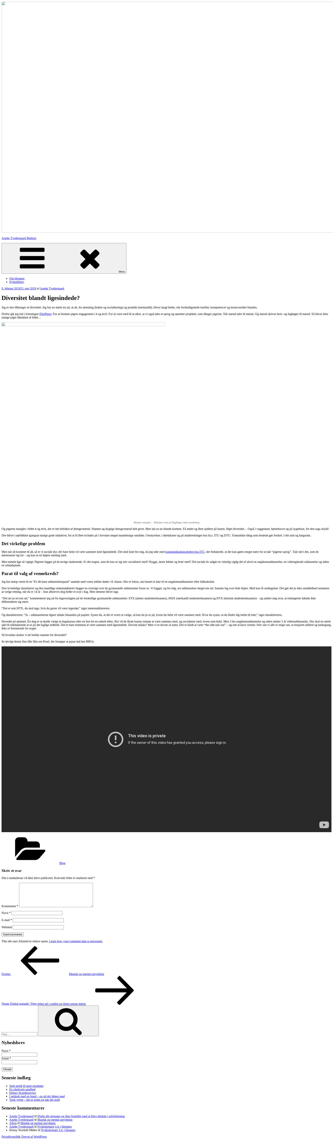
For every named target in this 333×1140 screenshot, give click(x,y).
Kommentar (10, 906)
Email (6, 1058)
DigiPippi (45, 314)
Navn (6, 913)
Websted (7, 927)
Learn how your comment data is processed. (76, 941)
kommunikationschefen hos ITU (185, 551)
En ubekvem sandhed (22, 1089)
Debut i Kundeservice (22, 1092)
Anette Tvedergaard (52, 288)
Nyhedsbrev (16, 282)
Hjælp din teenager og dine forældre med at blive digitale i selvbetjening (81, 1116)
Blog (62, 863)
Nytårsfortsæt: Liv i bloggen (54, 1126)
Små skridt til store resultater (26, 1086)
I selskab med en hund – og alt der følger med (37, 1096)
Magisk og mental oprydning (54, 1119)
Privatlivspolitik (11, 1136)
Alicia (13, 1123)
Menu (122, 271)
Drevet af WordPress (34, 1136)
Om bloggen (16, 278)
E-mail (7, 920)
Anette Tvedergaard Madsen (19, 238)
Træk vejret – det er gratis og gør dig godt (34, 1099)
